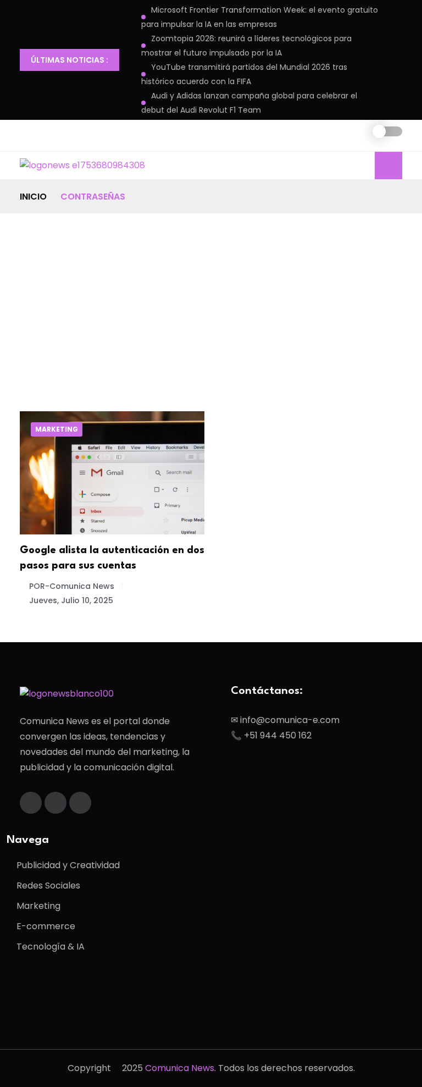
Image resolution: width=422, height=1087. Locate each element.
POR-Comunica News (71, 586)
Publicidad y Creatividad (68, 865)
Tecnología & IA (50, 946)
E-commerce (45, 926)
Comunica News (179, 1068)
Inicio (33, 196)
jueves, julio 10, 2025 (71, 600)
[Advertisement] (211, 296)
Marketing (56, 429)
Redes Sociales (48, 885)
